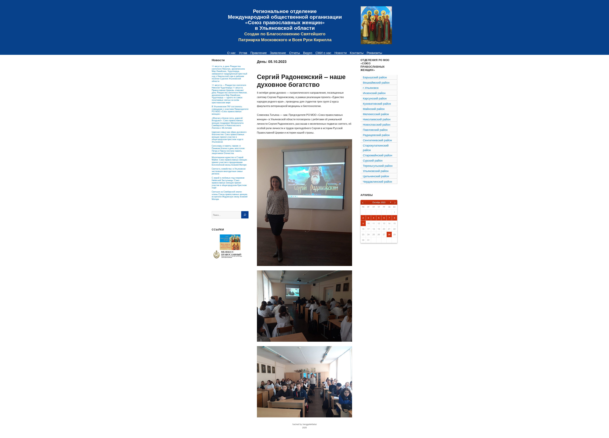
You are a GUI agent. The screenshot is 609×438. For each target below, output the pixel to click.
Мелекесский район (376, 114)
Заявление (278, 53)
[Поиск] (245, 214)
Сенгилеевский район (377, 140)
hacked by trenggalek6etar (304, 424)
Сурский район (373, 160)
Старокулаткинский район (376, 147)
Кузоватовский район (377, 103)
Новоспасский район (376, 124)
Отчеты (294, 53)
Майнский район (374, 109)
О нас (231, 53)
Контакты (356, 53)
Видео (307, 53)
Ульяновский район (376, 171)
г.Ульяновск (371, 88)
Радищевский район (376, 135)
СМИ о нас (323, 53)
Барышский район (375, 77)
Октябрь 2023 (378, 202)
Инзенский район (374, 93)
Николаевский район (376, 119)
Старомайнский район (377, 155)
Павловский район (375, 130)
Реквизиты (374, 53)
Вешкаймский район (376, 82)
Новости (340, 53)
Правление (258, 53)
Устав (243, 53)
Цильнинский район (376, 176)
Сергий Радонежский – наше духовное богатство (301, 80)
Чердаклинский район (377, 181)
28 (389, 234)
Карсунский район (375, 98)
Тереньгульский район (378, 165)
